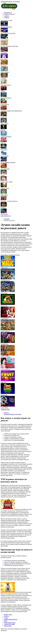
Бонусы (6, 412)
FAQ (5, 621)
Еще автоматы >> (6, 216)
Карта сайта (7, 626)
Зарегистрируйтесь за (10, 1)
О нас (6, 617)
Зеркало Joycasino (9, 624)
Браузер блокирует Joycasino (12, 414)
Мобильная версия (9, 622)
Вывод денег (8, 614)
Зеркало (6, 17)
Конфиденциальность (10, 619)
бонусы (6, 563)
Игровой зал (8, 12)
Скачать (6, 16)
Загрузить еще (5, 409)
